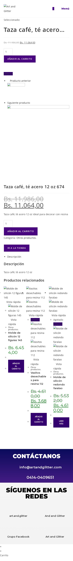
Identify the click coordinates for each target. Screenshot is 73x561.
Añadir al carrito (19, 58)
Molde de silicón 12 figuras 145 (15, 336)
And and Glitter (55, 516)
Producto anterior (20, 80)
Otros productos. (26, 237)
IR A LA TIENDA (16, 248)
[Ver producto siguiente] (32, 102)
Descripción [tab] (14, 256)
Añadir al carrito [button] (16, 366)
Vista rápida (13, 302)
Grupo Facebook (18, 536)
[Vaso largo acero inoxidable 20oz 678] (16, 91)
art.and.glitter (18, 516)
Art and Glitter (55, 536)
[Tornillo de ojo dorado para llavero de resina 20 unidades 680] (38, 135)
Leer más (61, 422)
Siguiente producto (18, 102)
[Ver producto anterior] (8, 80)
